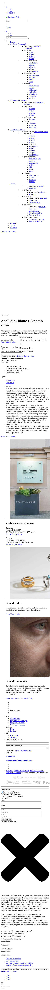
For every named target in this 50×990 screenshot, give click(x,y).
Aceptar (4, 969)
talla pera (32, 69)
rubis (30, 80)
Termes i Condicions (13, 773)
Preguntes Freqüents (17, 723)
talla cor (32, 65)
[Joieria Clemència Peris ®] (12, 17)
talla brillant (33, 63)
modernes (32, 127)
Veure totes (33, 200)
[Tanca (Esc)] (9, 986)
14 (21, 344)
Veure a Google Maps (14, 534)
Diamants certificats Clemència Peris (19, 698)
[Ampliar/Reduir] (2, 986)
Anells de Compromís (18, 44)
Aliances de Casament (18, 100)
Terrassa (13, 737)
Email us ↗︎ (10, 383)
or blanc (32, 52)
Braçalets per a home (36, 219)
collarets (42, 192)
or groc (31, 54)
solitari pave (33, 94)
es (11, 11)
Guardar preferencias (41, 969)
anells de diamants (41, 132)
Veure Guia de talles (13, 614)
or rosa (31, 59)
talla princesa (33, 71)
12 (43, 340)
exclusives (32, 125)
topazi (31, 171)
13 (46, 340)
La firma (13, 223)
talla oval (32, 67)
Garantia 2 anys (16, 708)
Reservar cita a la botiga (25, 356)
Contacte (13, 228)
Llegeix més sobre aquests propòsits (19, 965)
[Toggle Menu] (6, 40)
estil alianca (33, 90)
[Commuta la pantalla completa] (4, 986)
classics (31, 88)
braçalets (42, 207)
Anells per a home (35, 221)
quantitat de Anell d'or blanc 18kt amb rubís (17, 351)
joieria (40, 186)
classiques (32, 123)
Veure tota (32, 188)
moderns (32, 98)
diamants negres (35, 159)
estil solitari (33, 92)
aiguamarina (33, 163)
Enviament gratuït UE (18, 702)
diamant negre (34, 75)
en (11, 9)
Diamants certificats (17, 713)
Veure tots (32, 194)
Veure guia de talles (8, 342)
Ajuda (12, 226)
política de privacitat (23, 750)
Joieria (12, 184)
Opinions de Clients (17, 725)
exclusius (32, 96)
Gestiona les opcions (13, 959)
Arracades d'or (34, 203)
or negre (32, 57)
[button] (25, 858)
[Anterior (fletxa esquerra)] (2, 988)
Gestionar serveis (12, 961)
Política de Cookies (37, 771)
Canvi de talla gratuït (17, 704)
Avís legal (9, 771)
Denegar (12, 969)
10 (35, 340)
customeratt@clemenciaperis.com (19, 760)
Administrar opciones (24, 969)
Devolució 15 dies (17, 706)
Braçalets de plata (35, 213)
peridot (31, 165)
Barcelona (14, 735)
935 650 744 (10, 13)
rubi (30, 167)
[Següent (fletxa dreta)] (4, 988)
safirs (31, 82)
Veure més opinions (8, 436)
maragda (32, 77)
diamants (32, 119)
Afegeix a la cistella (8, 356)
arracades (43, 198)
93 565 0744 (10, 381)
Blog (12, 729)
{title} (8, 975)
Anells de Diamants (17, 130)
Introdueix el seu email (14, 746)
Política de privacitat (21, 771)
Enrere (12, 42)
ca (6, 7)
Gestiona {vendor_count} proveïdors (19, 963)
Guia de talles (15, 719)
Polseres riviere (34, 215)
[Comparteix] (6, 986)
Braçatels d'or (34, 211)
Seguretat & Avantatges (18, 721)
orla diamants (34, 86)
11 (39, 340)
